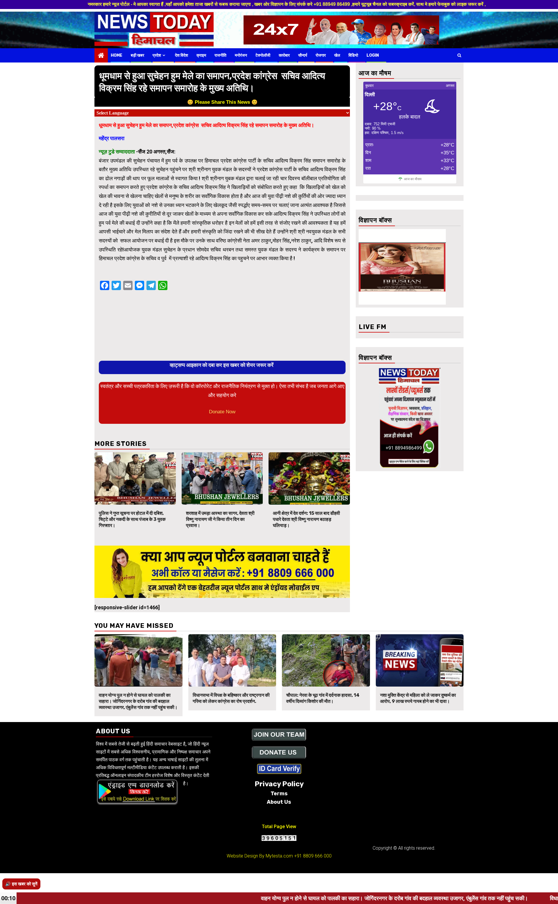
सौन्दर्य (302, 55)
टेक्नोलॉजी (262, 55)
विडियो (353, 55)
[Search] (459, 55)
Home (116, 55)
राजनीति (220, 55)
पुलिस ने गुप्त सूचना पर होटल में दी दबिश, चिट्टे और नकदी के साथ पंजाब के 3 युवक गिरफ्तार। (132, 519)
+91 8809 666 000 (313, 856)
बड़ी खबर (137, 55)
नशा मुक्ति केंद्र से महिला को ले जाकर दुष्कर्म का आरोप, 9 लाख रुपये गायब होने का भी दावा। (418, 698)
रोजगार (321, 55)
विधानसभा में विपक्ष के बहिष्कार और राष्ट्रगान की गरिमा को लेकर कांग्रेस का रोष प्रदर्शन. (231, 698)
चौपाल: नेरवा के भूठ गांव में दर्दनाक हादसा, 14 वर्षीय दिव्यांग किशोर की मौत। (323, 698)
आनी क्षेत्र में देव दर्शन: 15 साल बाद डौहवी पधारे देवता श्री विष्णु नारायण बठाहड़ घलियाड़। (306, 519)
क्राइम (201, 55)
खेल (337, 55)
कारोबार (284, 55)
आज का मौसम (412, 179)
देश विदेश (181, 55)
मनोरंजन (241, 55)
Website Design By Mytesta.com (260, 856)
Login (372, 55)
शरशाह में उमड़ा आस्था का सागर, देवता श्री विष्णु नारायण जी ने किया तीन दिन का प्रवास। (220, 519)
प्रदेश (157, 55)
